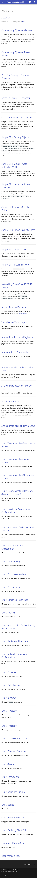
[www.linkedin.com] (5, 875)
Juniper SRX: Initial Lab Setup (15, 264)
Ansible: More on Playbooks (14, 307)
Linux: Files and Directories (13, 751)
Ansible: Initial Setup (10, 401)
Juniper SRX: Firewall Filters (14, 249)
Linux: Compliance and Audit (14, 574)
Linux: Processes (9, 710)
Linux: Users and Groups (13, 792)
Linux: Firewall (8, 612)
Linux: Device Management (14, 738)
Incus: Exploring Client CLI (13, 830)
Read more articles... (10, 856)
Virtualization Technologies (14, 322)
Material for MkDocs (12, 871)
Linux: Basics (7, 805)
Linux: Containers (9, 672)
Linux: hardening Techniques (14, 600)
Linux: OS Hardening (10, 561)
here (23, 22)
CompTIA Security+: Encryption (15, 98)
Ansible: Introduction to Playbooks (17, 337)
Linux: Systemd (8, 698)
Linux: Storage (8, 764)
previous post (22, 313)
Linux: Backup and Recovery (14, 641)
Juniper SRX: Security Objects (15, 137)
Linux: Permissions (10, 777)
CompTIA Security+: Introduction (16, 117)
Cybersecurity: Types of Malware (16, 30)
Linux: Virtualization (10, 685)
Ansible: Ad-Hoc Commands (14, 352)
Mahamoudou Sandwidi (11, 869)
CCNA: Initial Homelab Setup (14, 817)
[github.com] (2, 875)
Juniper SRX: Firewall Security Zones (18, 230)
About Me (6, 17)
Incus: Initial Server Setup (13, 843)
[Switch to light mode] (30, 2)
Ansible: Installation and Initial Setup (18, 426)
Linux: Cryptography (10, 587)
